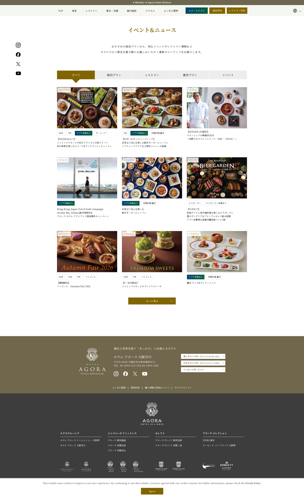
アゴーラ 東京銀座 (117, 440)
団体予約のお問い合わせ (201, 362)
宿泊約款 (135, 387)
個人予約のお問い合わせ (201, 356)
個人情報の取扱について (157, 387)
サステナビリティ (183, 387)
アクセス (150, 10)
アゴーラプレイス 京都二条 (168, 445)
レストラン (91, 10)
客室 (74, 10)
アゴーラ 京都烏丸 (117, 450)
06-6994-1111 (127, 365)
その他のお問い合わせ (193, 369)
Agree (152, 491)
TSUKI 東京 (209, 440)
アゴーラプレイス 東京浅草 (168, 440)
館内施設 (131, 10)
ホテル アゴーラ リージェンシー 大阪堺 (79, 440)
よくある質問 (171, 10)
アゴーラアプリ (196, 10)
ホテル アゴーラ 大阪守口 (73, 445)
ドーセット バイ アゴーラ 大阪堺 (219, 445)
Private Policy (253, 483)
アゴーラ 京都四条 (117, 445)
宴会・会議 (112, 10)
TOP (60, 10)
